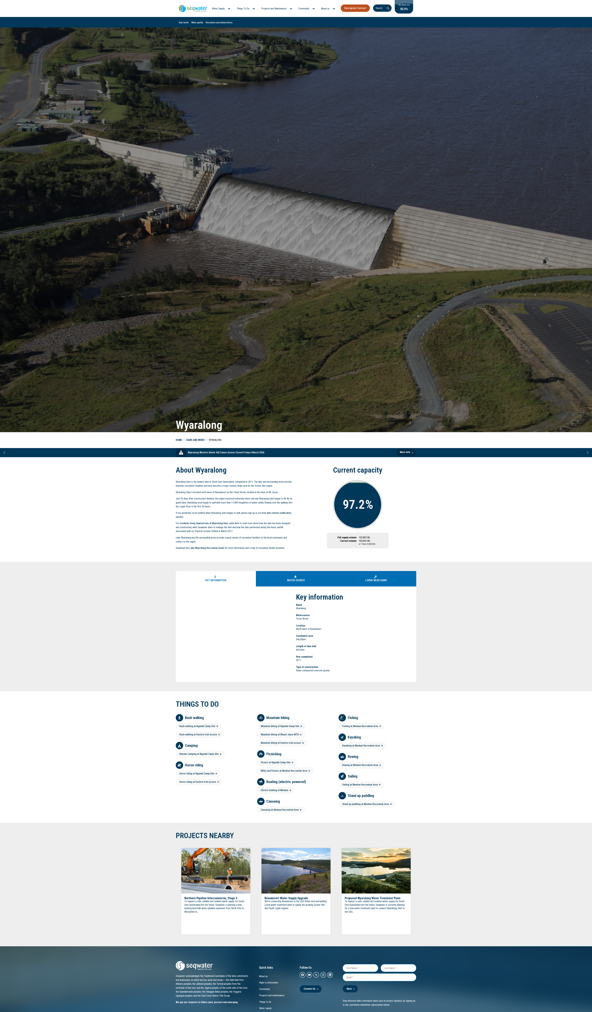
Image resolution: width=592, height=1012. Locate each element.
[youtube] (309, 975)
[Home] (193, 8)
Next (587, 452)
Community (303, 8)
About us (325, 8)
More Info (405, 452)
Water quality (197, 22)
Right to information (268, 982)
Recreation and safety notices (219, 22)
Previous (4, 452)
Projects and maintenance (271, 995)
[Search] (388, 8)
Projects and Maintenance (274, 8)
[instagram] (323, 975)
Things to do (265, 1001)
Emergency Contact (355, 8)
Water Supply (218, 8)
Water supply (265, 1008)
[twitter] (316, 975)
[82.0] (404, 12)
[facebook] (302, 975)
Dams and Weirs (195, 439)
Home (179, 439)
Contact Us (309, 988)
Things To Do (243, 8)
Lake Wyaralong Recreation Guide (207, 548)
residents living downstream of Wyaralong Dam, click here (209, 523)
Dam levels (184, 22)
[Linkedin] (330, 975)
